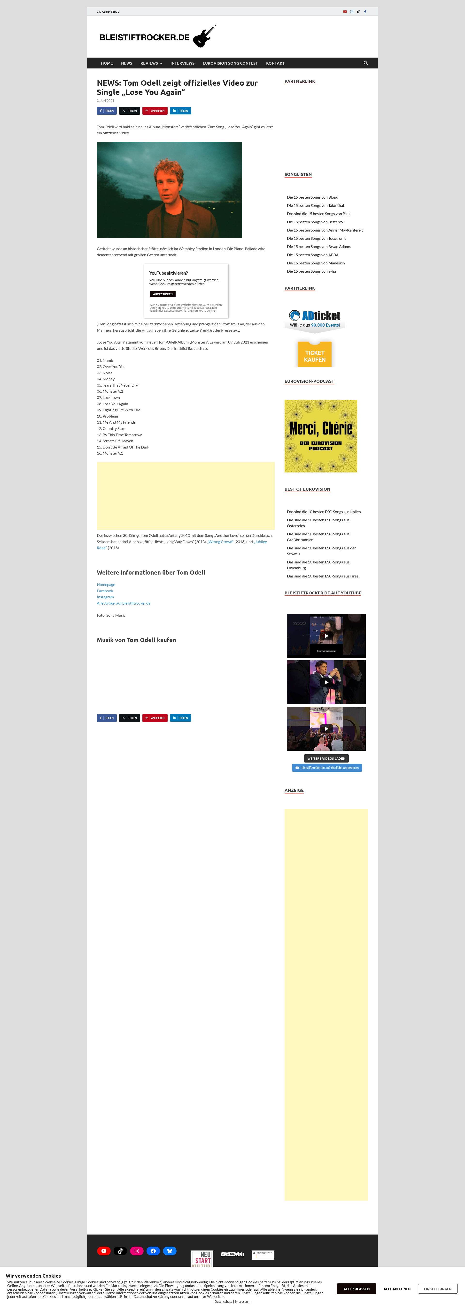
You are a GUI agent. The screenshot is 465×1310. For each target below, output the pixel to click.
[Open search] (365, 63)
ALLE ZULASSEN (356, 1289)
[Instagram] (352, 11)
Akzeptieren (163, 294)
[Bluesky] (170, 1251)
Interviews (182, 63)
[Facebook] (365, 11)
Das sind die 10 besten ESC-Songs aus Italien (324, 511)
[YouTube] (345, 11)
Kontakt (275, 63)
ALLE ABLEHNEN (397, 1289)
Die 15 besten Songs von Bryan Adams (319, 246)
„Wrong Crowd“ (220, 541)
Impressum (242, 1301)
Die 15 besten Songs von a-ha (311, 271)
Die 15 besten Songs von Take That (315, 205)
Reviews (149, 63)
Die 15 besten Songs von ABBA (313, 254)
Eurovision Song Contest (230, 63)
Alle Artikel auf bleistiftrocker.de (123, 603)
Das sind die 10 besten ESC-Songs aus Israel (323, 576)
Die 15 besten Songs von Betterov (315, 221)
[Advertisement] (186, 496)
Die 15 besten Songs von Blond (312, 197)
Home (107, 63)
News (126, 63)
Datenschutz (223, 1301)
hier (213, 310)
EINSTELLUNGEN (438, 1289)
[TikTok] (358, 11)
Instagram (105, 596)
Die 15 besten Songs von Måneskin (316, 263)
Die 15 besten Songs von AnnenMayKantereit (325, 230)
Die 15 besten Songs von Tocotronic (316, 238)
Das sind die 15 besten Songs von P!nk (318, 213)
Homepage (106, 584)
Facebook (105, 590)
